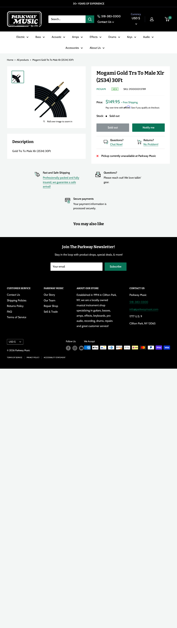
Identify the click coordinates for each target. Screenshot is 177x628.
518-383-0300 (111, 16)
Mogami (101, 89)
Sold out (113, 127)
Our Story (49, 294)
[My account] (151, 19)
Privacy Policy (33, 357)
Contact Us (104, 22)
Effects (94, 37)
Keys (129, 37)
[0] (167, 19)
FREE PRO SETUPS (92, 3)
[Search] (90, 19)
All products (23, 59)
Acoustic (56, 37)
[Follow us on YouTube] (81, 347)
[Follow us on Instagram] (74, 347)
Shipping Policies (16, 300)
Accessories (72, 47)
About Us (95, 47)
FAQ (9, 311)
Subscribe (115, 266)
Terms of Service (16, 317)
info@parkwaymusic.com (143, 309)
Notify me (148, 127)
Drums (112, 37)
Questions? (116, 140)
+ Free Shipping (129, 102)
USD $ (12, 341)
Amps (75, 37)
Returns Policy (15, 306)
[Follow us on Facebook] (68, 347)
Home (10, 59)
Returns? (148, 140)
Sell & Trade (51, 311)
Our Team (49, 300)
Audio (146, 37)
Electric (20, 37)
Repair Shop (51, 306)
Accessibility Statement (55, 357)
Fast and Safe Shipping (56, 172)
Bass (38, 37)
